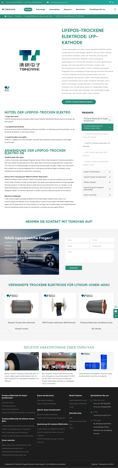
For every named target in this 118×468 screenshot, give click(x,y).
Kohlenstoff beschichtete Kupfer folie (14, 455)
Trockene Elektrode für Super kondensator (96, 120)
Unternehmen (54, 9)
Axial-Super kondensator (45, 400)
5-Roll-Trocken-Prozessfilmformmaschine (51, 429)
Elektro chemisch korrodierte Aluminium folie (16, 445)
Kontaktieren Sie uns (97, 9)
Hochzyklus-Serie (7, 402)
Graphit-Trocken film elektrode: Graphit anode (96, 163)
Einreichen (74, 268)
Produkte (28, 9)
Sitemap (94, 464)
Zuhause (9, 16)
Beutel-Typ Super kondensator (47, 414)
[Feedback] (115, 306)
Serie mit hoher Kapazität (10, 409)
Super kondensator (92, 172)
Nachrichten (80, 9)
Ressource (68, 9)
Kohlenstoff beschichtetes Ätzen (12, 448)
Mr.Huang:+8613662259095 (33, 2)
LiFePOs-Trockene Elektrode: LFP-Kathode (70, 16)
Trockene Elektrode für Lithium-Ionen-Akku (38, 16)
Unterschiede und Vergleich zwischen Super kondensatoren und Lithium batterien (95, 375)
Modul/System (90, 182)
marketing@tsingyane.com (59, 2)
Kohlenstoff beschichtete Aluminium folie (15, 452)
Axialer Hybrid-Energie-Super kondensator (51, 418)
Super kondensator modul (78, 400)
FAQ (70, 424)
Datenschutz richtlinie (106, 464)
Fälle (70, 418)
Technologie (40, 9)
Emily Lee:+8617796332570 (14, 2)
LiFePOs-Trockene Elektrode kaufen (78, 102)
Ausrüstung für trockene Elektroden (94, 188)
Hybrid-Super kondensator (95, 177)
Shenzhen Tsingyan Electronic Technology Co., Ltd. (32, 464)
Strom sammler (90, 195)
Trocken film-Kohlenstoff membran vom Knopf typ (18, 412)
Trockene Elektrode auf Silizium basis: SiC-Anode (96, 135)
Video (71, 428)
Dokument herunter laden (77, 421)
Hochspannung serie (9, 406)
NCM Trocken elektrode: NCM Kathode (95, 154)
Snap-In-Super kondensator (46, 404)
